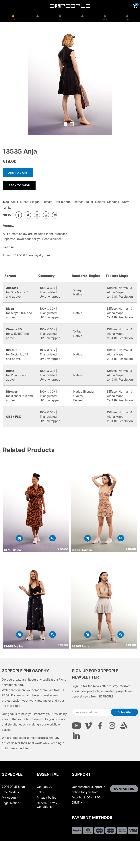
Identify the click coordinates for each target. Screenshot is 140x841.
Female (47, 202)
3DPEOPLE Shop (13, 786)
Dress (24, 202)
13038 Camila (82, 550)
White (7, 207)
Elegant (35, 202)
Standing (113, 202)
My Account (10, 797)
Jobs (40, 792)
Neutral (100, 202)
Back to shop (19, 185)
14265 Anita (80, 646)
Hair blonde (63, 202)
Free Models (10, 792)
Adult (14, 202)
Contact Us (44, 786)
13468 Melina (13, 646)
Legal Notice (10, 803)
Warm (125, 202)
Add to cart (18, 172)
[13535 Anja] (18, 214)
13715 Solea (12, 550)
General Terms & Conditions (48, 804)
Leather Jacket (83, 202)
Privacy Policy (46, 797)
